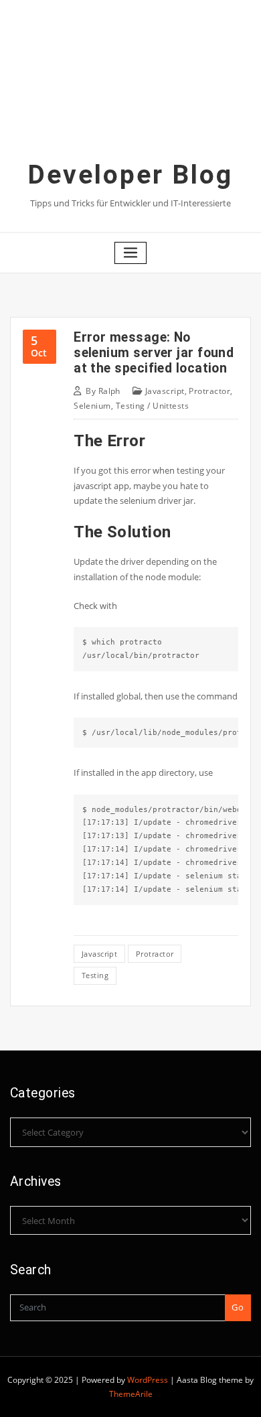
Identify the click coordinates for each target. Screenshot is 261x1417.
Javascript (165, 391)
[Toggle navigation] (130, 253)
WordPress (147, 1380)
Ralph (103, 391)
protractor (155, 954)
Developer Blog (130, 174)
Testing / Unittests (152, 405)
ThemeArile (131, 1394)
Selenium (92, 405)
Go (238, 1307)
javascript (100, 954)
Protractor (209, 391)
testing (95, 975)
